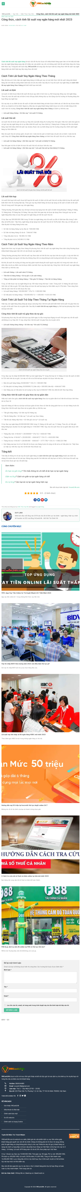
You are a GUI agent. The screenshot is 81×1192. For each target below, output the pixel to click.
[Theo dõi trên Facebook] (18, 1096)
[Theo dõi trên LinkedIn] (25, 1096)
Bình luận (7, 970)
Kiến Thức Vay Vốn (27, 14)
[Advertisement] (40, 43)
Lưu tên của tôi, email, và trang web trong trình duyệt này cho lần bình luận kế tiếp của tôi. (38, 1005)
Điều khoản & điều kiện (11, 1110)
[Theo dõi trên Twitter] (22, 1096)
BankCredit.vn (39, 1173)
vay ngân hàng (40, 507)
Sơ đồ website (9, 1118)
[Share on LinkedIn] (46, 500)
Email (6, 996)
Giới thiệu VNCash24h (11, 1106)
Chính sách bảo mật (11, 1114)
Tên (6, 987)
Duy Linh (23, 25)
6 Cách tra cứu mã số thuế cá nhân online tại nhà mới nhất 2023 (25, 876)
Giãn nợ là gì (10, 476)
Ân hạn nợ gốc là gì (13, 471)
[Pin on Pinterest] (42, 500)
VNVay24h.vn (19, 1173)
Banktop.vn (29, 1173)
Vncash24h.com (74, 487)
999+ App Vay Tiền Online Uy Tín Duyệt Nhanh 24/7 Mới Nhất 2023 (26, 593)
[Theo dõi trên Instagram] (20, 1096)
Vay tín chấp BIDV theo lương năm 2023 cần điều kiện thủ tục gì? (25, 664)
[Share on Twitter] (38, 500)
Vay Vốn (15, 14)
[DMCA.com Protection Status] (74, 1136)
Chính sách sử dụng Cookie (13, 1122)
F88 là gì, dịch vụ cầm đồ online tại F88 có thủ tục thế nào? (23, 947)
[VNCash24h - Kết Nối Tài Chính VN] (40, 3)
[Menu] (3, 3)
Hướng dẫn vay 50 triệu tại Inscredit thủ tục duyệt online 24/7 (24, 805)
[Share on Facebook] (35, 500)
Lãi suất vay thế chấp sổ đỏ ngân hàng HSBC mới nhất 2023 (23, 734)
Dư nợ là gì (9, 482)
